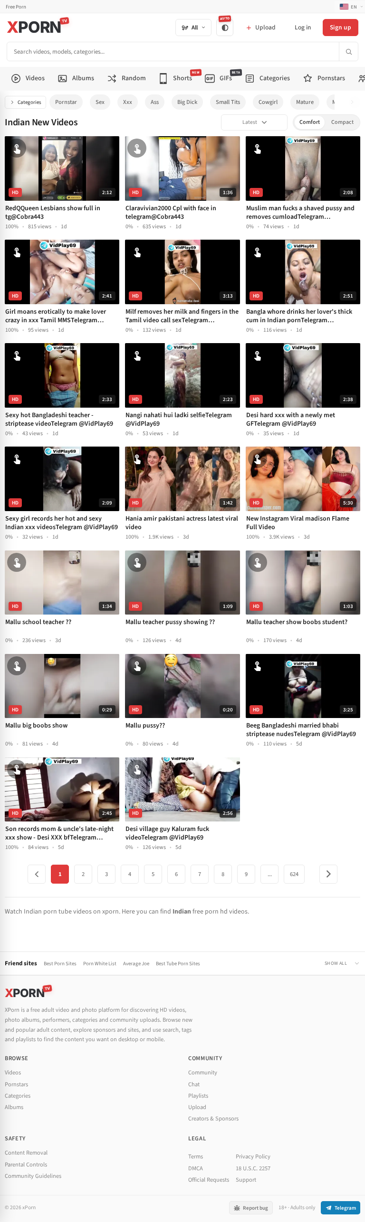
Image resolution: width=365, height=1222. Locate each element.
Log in (303, 27)
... (270, 874)
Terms (195, 1156)
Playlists (198, 1095)
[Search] (348, 51)
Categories (29, 102)
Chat (194, 1084)
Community (202, 1072)
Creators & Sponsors (213, 1118)
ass (155, 102)
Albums (14, 1107)
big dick (187, 102)
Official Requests (208, 1179)
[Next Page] (328, 874)
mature (305, 102)
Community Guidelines (33, 1176)
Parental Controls (26, 1164)
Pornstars (16, 1084)
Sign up (340, 27)
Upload (197, 1107)
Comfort (309, 122)
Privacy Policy (253, 1156)
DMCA (195, 1168)
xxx (127, 102)
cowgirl (268, 102)
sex (100, 102)
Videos (13, 1072)
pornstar (66, 102)
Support (246, 1179)
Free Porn (16, 6)
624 (294, 874)
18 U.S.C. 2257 (253, 1168)
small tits (228, 102)
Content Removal (26, 1152)
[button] (355, 102)
